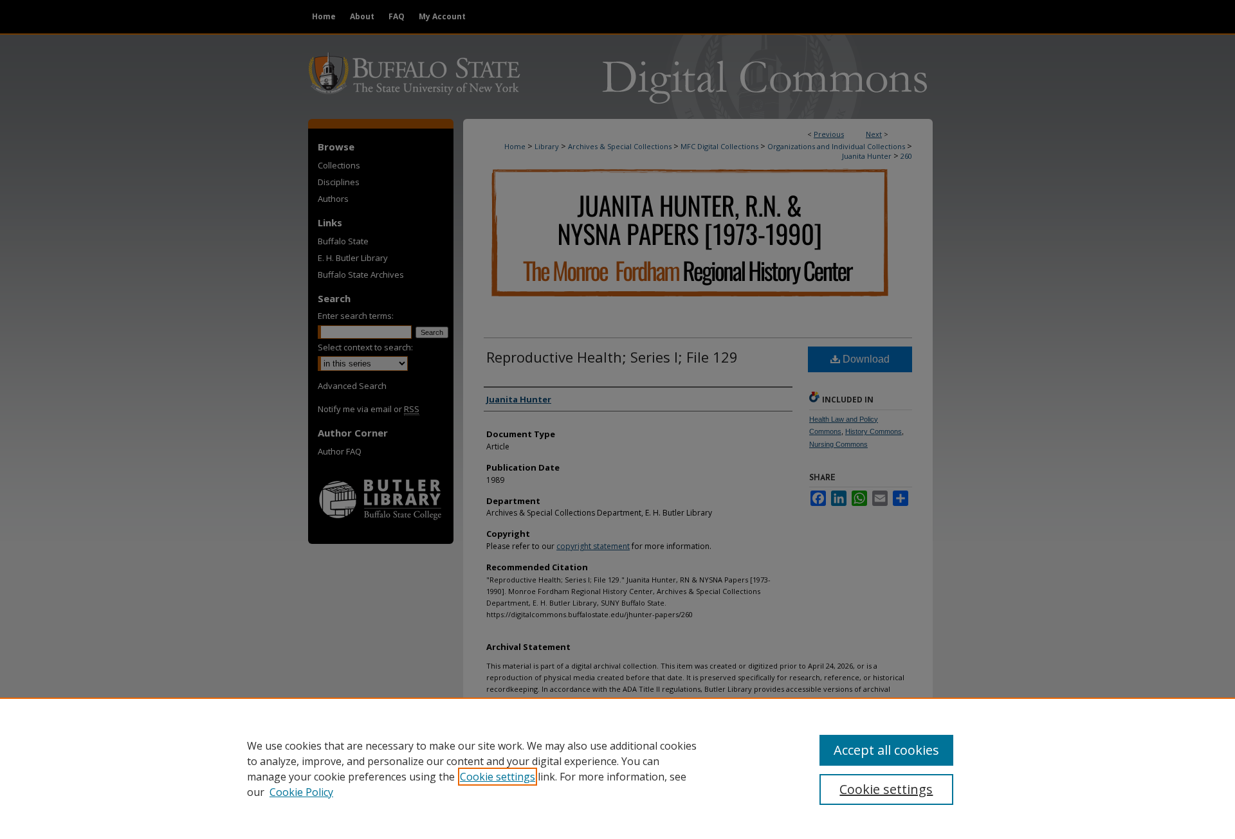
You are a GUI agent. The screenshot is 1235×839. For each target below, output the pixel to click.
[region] (617, 768)
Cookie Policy (301, 792)
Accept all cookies (886, 750)
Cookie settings (497, 777)
